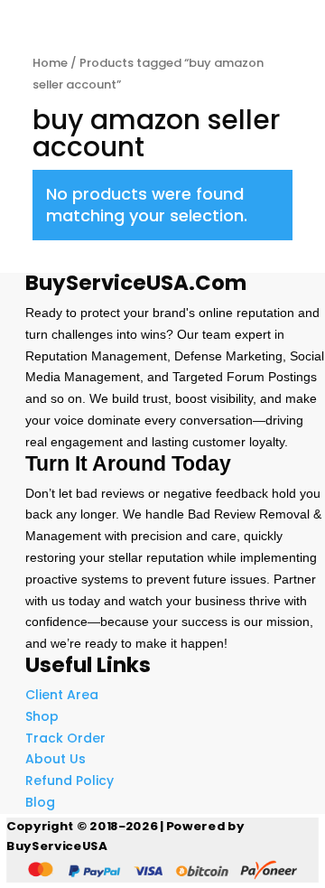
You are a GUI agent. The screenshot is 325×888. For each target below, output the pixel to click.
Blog (40, 802)
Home (50, 62)
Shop (42, 716)
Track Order (65, 738)
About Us (55, 759)
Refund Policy (69, 780)
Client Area (61, 695)
